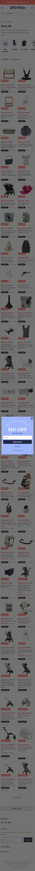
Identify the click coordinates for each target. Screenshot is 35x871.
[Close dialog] (32, 418)
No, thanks (17, 446)
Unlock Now (17, 442)
